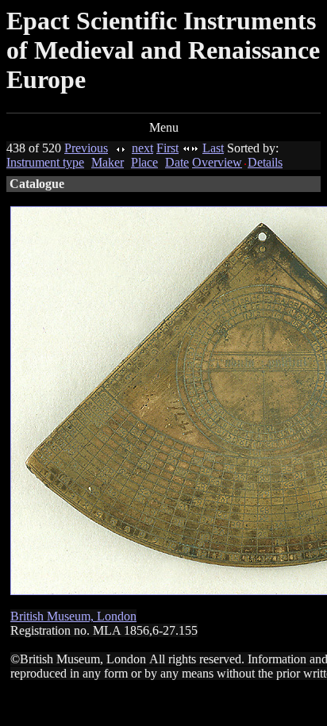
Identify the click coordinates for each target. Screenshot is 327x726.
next (142, 148)
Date (177, 162)
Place (144, 162)
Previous (86, 148)
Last (213, 148)
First (167, 148)
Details (265, 162)
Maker (107, 162)
